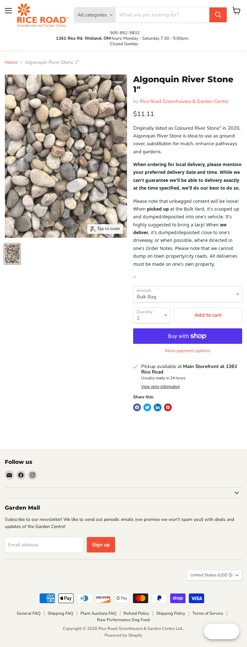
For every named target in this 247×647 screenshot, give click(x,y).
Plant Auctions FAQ (98, 613)
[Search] (218, 14)
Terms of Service (207, 613)
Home (11, 62)
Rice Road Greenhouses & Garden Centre (184, 101)
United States (211, 575)
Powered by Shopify (123, 635)
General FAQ (29, 613)
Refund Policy (136, 613)
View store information (160, 386)
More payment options (187, 350)
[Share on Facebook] (137, 407)
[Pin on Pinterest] (168, 407)
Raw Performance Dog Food (123, 620)
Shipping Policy (170, 613)
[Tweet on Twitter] (147, 407)
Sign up (101, 544)
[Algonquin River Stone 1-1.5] (12, 254)
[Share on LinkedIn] (157, 407)
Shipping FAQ (60, 613)
